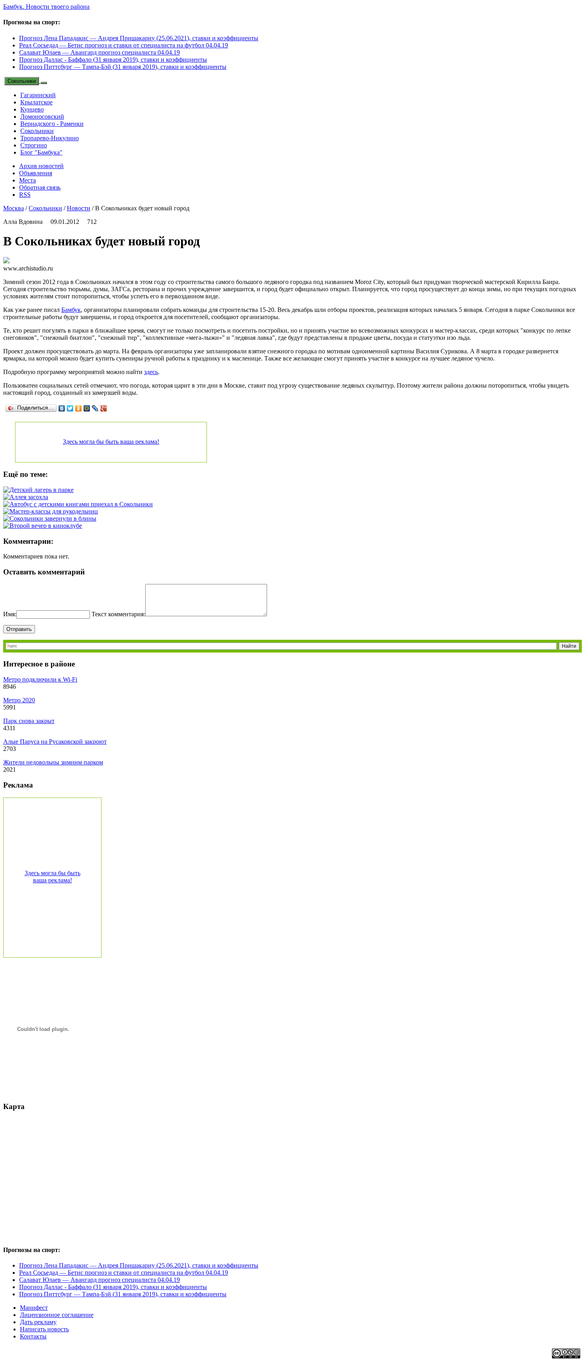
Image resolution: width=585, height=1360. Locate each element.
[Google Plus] (103, 408)
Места (27, 180)
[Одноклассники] (78, 408)
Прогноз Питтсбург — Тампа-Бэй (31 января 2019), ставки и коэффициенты (122, 66)
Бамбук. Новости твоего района (46, 6)
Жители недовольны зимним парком (53, 762)
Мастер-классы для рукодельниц (54, 511)
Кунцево (32, 109)
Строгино (33, 145)
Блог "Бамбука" (41, 152)
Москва (13, 208)
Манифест (34, 1307)
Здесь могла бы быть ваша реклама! (111, 441)
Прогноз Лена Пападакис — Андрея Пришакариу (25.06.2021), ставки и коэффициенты (138, 38)
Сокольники (22, 81)
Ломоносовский (42, 116)
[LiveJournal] (95, 408)
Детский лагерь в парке (42, 489)
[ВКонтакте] (62, 408)
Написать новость (44, 1329)
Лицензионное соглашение (57, 1314)
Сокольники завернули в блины (53, 518)
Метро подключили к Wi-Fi (40, 679)
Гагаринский (38, 95)
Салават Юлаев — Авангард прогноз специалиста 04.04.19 (99, 52)
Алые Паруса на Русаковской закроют (55, 741)
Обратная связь (39, 187)
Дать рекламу (38, 1322)
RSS (25, 194)
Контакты (33, 1336)
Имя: (9, 614)
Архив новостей (41, 166)
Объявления (35, 173)
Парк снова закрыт (29, 720)
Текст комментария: (118, 614)
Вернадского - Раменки (52, 123)
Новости (78, 208)
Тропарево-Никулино (49, 138)
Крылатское (36, 102)
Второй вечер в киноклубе (46, 525)
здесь (151, 371)
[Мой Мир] (87, 408)
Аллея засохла (29, 497)
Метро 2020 (19, 700)
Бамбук (71, 309)
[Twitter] (70, 408)
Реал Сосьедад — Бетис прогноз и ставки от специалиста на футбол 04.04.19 (123, 45)
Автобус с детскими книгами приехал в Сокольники (81, 504)
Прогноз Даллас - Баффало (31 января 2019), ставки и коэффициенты (113, 59)
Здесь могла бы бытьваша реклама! (52, 877)
